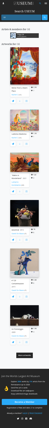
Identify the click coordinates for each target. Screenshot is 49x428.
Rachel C (15, 95)
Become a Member (24, 401)
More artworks (24, 355)
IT (25, 234)
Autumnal (15, 230)
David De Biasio (18, 233)
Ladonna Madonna (19, 134)
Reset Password (35, 413)
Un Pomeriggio (17, 329)
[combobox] (21, 17)
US (20, 95)
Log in (25, 413)
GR (23, 185)
